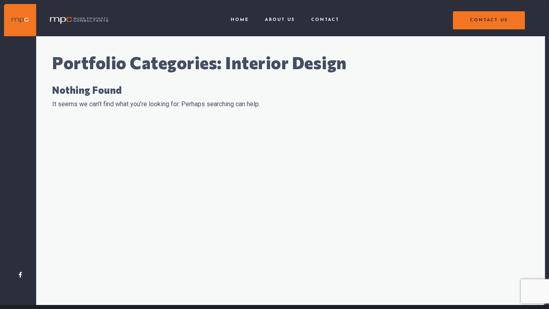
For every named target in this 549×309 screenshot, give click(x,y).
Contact (325, 20)
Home (240, 20)
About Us (280, 20)
